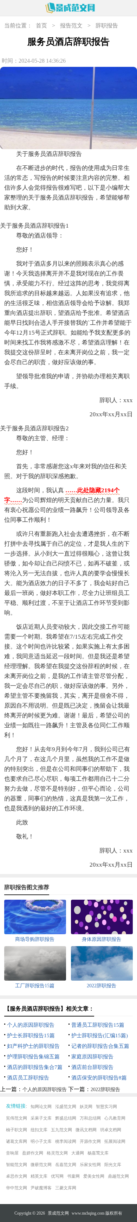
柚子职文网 (16, 1129)
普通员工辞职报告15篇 (97, 1025)
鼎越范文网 (118, 1176)
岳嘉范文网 (65, 1164)
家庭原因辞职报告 (92, 1056)
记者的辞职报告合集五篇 (100, 1046)
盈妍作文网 (32, 1153)
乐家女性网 (90, 1164)
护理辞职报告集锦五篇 (33, 1056)
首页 (41, 26)
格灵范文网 (57, 1153)
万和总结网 (90, 1118)
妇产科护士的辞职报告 (33, 1046)
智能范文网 (16, 1164)
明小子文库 (41, 1141)
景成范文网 (58, 1213)
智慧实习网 (106, 1106)
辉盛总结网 (65, 1118)
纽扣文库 (39, 1129)
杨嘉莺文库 (98, 1153)
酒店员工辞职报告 (28, 1078)
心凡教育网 (114, 1118)
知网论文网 (41, 1106)
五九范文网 (61, 1129)
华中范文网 (16, 1187)
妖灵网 (86, 1106)
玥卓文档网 (110, 1129)
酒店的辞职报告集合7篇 (35, 1067)
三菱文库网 (65, 1187)
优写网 (57, 1176)
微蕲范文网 (41, 1164)
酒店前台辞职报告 (92, 1067)
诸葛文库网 (16, 1141)
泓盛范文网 (65, 1106)
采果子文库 (41, 1118)
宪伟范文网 (16, 1118)
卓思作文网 (16, 1176)
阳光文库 (112, 1164)
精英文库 (39, 1176)
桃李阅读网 (65, 1141)
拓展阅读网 (114, 1141)
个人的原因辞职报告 (30, 1025)
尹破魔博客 (41, 1187)
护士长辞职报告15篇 (31, 1035)
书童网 (73, 1176)
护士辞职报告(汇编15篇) (99, 1035)
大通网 (77, 1153)
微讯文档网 (86, 1129)
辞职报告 (107, 26)
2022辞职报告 (105, 1089)
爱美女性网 (93, 1176)
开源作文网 (90, 1141)
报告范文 (71, 26)
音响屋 (12, 1153)
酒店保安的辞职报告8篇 (99, 1078)
